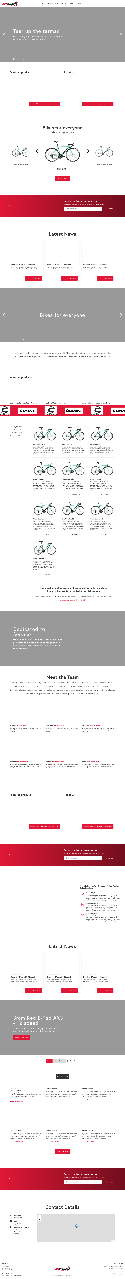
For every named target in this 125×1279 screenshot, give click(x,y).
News (71, 3)
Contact (79, 3)
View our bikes (62, 178)
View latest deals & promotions (47, 104)
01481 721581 (83, 600)
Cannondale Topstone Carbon (24, 403)
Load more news (62, 1151)
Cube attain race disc (56, 403)
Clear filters (73, 1061)
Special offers (59, 1061)
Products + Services (50, 3)
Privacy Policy (68, 1275)
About (63, 3)
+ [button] (39, 1217)
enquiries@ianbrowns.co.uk (68, 600)
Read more (36, 278)
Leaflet (113, 1241)
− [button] (39, 1219)
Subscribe (109, 209)
